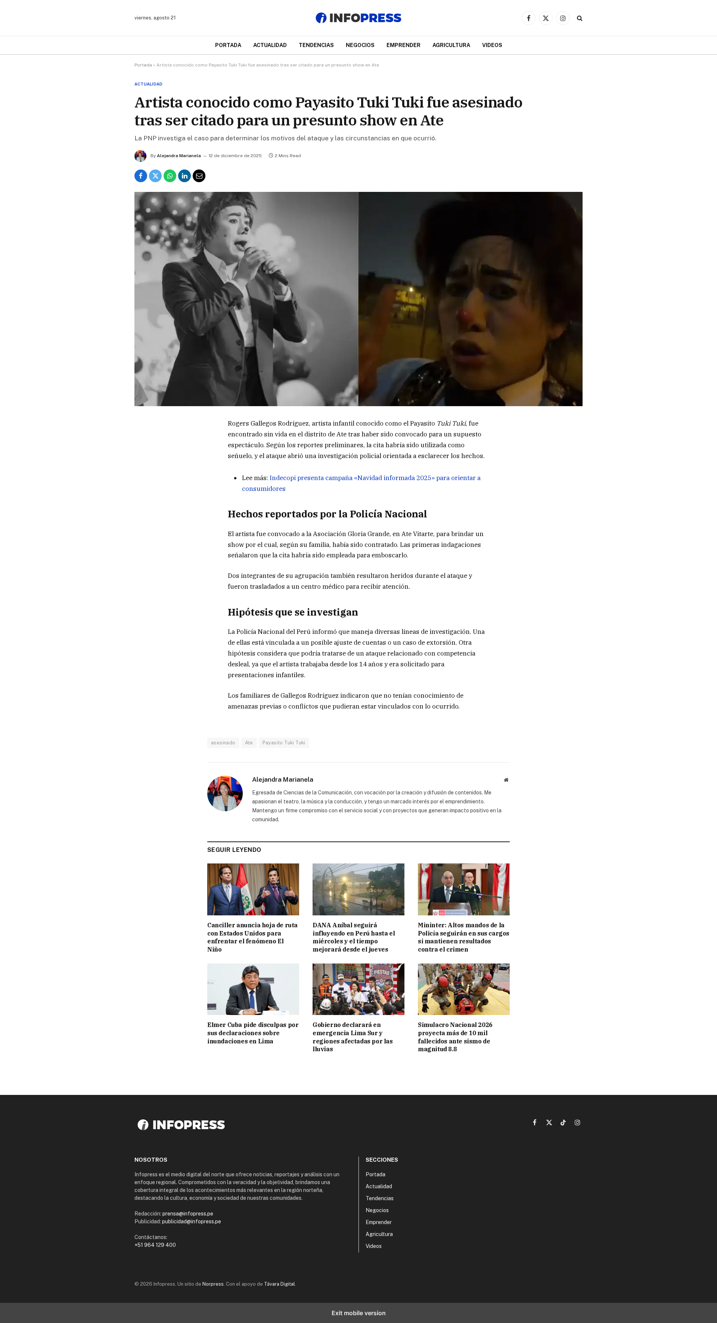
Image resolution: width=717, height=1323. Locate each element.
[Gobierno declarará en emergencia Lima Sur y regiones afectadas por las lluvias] (358, 989)
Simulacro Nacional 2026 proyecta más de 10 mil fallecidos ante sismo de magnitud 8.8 (455, 1037)
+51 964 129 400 (155, 1245)
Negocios (360, 45)
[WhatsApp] (147, 476)
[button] (579, 18)
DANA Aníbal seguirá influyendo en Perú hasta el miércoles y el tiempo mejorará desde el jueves (354, 937)
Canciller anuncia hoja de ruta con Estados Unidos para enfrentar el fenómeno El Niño (252, 937)
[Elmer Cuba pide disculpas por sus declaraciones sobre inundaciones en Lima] (253, 989)
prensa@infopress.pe (187, 1214)
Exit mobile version (359, 1313)
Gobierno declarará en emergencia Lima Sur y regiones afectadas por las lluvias (353, 1037)
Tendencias (316, 45)
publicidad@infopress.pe (191, 1221)
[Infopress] (358, 18)
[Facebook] (147, 442)
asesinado (223, 742)
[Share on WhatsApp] (170, 175)
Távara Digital (279, 1284)
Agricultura (451, 45)
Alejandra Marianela (179, 155)
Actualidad (270, 45)
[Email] (147, 511)
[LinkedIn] (147, 493)
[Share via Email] (199, 175)
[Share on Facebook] (140, 175)
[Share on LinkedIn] (184, 175)
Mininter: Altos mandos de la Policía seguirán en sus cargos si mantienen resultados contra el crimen (463, 937)
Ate (249, 742)
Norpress (213, 1284)
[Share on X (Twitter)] (155, 175)
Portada (228, 45)
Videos (492, 45)
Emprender (403, 45)
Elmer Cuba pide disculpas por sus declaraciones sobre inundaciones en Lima (252, 1033)
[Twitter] (147, 459)
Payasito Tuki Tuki (284, 742)
